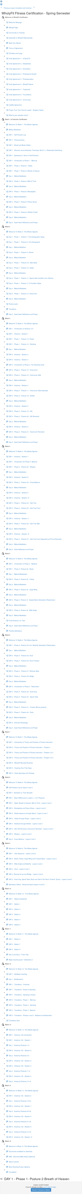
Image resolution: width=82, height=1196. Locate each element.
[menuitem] (1, 5)
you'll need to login (49, 1187)
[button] (1, 2)
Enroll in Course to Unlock (41, 1190)
